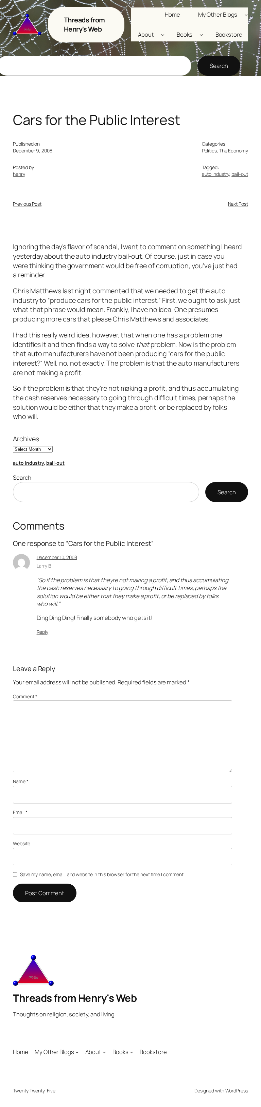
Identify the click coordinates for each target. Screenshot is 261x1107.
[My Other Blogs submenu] (246, 14)
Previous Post (27, 204)
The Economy (233, 150)
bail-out (239, 174)
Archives (26, 438)
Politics (209, 150)
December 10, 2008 (57, 557)
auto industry (215, 174)
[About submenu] (162, 34)
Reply (43, 632)
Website (21, 843)
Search (219, 66)
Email (20, 812)
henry (19, 174)
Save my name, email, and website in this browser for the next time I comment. (102, 874)
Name (20, 781)
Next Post (238, 204)
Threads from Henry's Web (84, 24)
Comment (25, 696)
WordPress (236, 1090)
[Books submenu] (201, 34)
